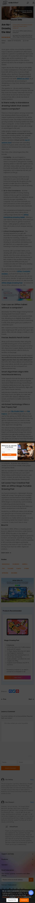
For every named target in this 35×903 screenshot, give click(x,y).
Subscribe (9, 454)
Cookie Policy (19, 897)
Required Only (12, 900)
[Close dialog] (33, 443)
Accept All (24, 900)
